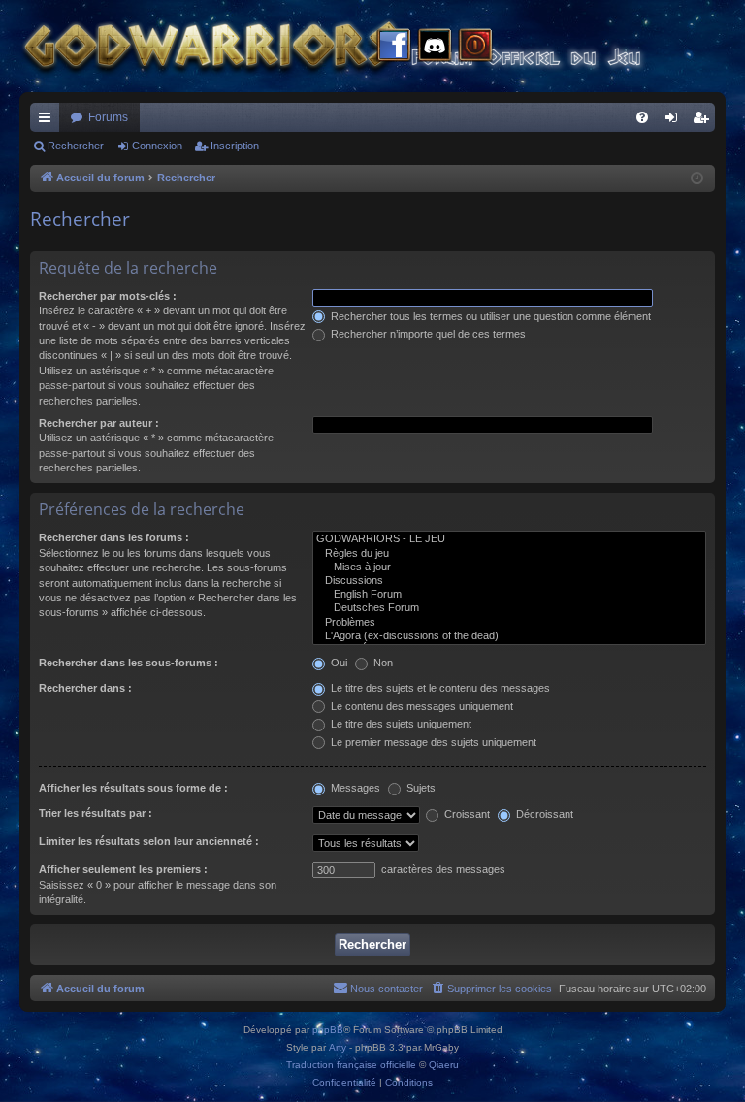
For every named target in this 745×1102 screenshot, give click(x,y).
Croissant (465, 814)
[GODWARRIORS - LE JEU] (509, 539)
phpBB (327, 1029)
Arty (337, 1047)
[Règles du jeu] (509, 554)
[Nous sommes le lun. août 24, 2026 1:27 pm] (697, 179)
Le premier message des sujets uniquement (432, 742)
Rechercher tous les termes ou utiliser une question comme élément (489, 316)
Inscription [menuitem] (704, 121)
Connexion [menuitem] (675, 121)
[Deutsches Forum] (509, 608)
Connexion (157, 145)
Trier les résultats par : (95, 813)
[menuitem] (642, 117)
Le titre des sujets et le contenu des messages (439, 688)
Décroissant (543, 814)
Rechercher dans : (85, 688)
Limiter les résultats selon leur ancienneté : (149, 841)
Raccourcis (48, 121)
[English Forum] (509, 594)
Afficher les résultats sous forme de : (133, 788)
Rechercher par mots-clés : (108, 296)
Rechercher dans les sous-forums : (128, 662)
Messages (354, 788)
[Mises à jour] (509, 567)
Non (382, 662)
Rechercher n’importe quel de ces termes (427, 334)
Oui (337, 662)
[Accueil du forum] (368, 46)
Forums (108, 117)
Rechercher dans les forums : (114, 537)
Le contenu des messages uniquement (420, 706)
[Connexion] (475, 46)
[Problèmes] (509, 623)
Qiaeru (444, 1064)
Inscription (235, 145)
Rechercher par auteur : (99, 423)
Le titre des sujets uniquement (399, 723)
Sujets (420, 788)
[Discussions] (509, 581)
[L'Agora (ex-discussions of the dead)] (509, 636)
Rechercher (76, 145)
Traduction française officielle (351, 1064)
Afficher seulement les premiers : (123, 869)
